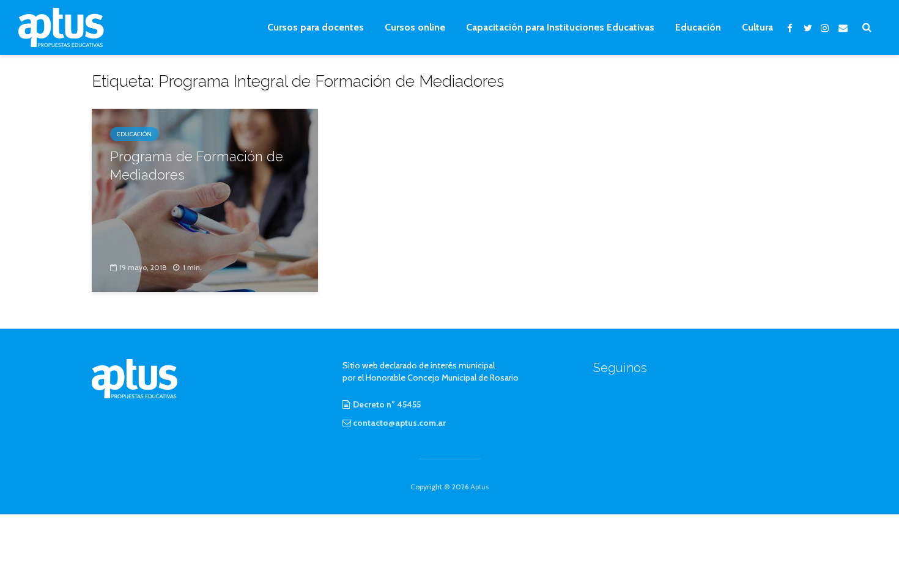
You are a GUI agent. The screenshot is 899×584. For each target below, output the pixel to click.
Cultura (757, 27)
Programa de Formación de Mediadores (196, 165)
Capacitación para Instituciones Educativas (560, 27)
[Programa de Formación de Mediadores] (205, 199)
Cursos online (415, 27)
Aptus (479, 486)
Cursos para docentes (315, 27)
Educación (698, 27)
